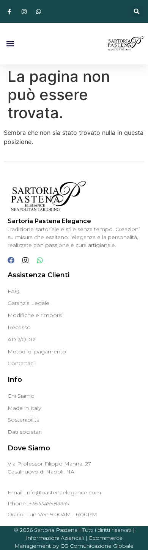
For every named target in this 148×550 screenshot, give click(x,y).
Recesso (19, 327)
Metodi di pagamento (37, 351)
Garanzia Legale (28, 303)
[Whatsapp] (39, 260)
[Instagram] (25, 260)
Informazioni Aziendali (55, 537)
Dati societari (25, 431)
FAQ (13, 291)
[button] (136, 11)
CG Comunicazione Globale (97, 545)
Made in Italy (24, 408)
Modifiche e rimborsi (35, 315)
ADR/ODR (21, 339)
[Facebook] (11, 260)
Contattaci (21, 363)
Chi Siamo (21, 395)
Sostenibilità (23, 419)
